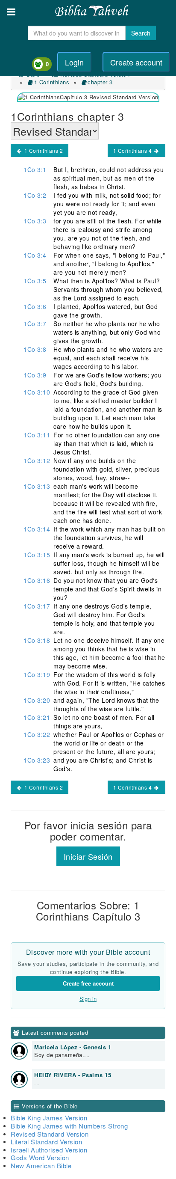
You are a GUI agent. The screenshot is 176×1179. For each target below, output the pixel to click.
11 (36, 435)
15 (36, 554)
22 (36, 734)
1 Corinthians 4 (133, 150)
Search (140, 33)
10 (36, 392)
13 (36, 486)
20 (36, 700)
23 (36, 760)
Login (74, 62)
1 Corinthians (51, 82)
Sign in (88, 999)
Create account (136, 62)
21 (36, 717)
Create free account (88, 983)
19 (36, 674)
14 (36, 529)
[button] (11, 12)
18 (36, 640)
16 (36, 580)
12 (36, 460)
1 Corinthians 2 (43, 150)
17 (36, 606)
